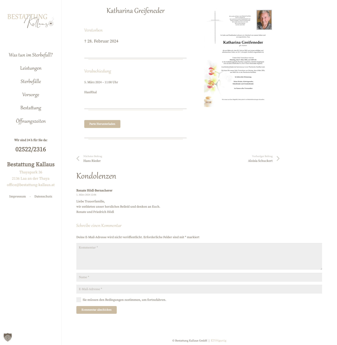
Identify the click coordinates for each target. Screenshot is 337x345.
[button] (47, 67)
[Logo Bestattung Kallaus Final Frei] (30, 21)
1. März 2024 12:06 (86, 194)
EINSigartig (218, 340)
